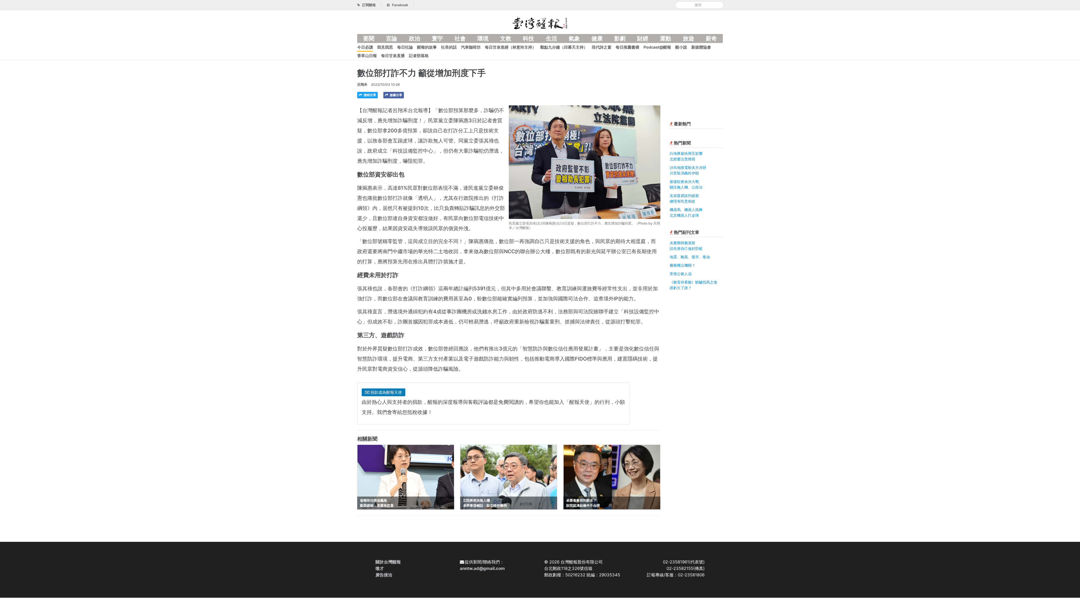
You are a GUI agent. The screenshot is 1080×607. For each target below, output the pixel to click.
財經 (642, 38)
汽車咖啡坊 (471, 47)
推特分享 (369, 95)
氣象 (574, 38)
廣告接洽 (383, 574)
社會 (460, 38)
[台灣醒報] (540, 22)
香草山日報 (367, 55)
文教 (505, 38)
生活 (551, 38)
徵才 (379, 568)
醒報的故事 (427, 47)
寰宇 (437, 38)
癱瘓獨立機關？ (682, 265)
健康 (597, 38)
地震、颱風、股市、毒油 (690, 257)
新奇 (711, 38)
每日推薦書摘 (627, 47)
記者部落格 (419, 55)
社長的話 (449, 47)
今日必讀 (365, 47)
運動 (665, 38)
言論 (391, 38)
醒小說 (681, 47)
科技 (528, 38)
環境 (483, 38)
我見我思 (385, 47)
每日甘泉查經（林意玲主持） (510, 47)
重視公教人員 (681, 273)
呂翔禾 (362, 84)
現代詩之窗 (601, 47)
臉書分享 (395, 95)
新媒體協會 (701, 47)
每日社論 (405, 47)
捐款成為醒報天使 (385, 392)
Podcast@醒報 (657, 47)
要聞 (368, 38)
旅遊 (688, 38)
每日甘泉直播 (393, 55)
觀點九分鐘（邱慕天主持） (564, 47)
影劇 (620, 38)
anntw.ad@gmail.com (482, 568)
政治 (414, 38)
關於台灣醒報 (388, 562)
